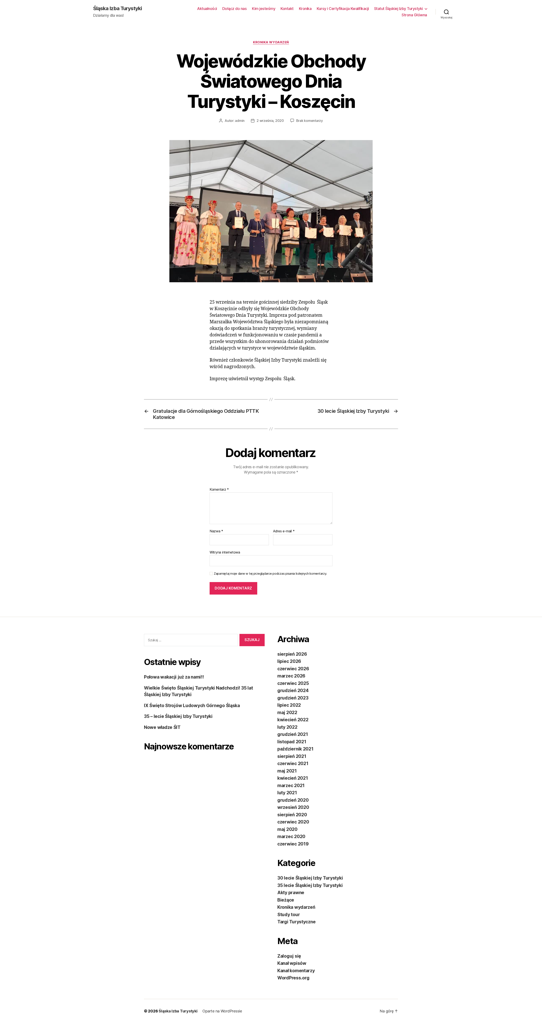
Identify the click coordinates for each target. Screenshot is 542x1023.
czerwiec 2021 (292, 763)
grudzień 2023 (292, 698)
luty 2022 (287, 727)
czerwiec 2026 (293, 668)
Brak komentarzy (309, 120)
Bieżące (285, 900)
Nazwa (216, 531)
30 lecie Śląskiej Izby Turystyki (310, 878)
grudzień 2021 (292, 734)
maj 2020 (287, 829)
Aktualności (207, 8)
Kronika (305, 8)
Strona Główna (414, 15)
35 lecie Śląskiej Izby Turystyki (310, 885)
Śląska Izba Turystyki (117, 8)
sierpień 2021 (291, 756)
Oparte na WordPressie (222, 1011)
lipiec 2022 (289, 705)
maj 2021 (287, 771)
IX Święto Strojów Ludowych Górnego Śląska (192, 705)
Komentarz (219, 490)
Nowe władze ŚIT (162, 727)
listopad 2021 (291, 741)
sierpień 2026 (292, 654)
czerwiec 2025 (293, 683)
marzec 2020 (291, 836)
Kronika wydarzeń (271, 42)
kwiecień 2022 (292, 719)
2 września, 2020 (270, 120)
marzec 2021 (291, 785)
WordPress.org (293, 977)
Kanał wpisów (291, 963)
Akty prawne (290, 892)
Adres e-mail (284, 531)
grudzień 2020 (293, 800)
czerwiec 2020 (293, 822)
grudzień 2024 (293, 690)
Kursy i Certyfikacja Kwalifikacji (343, 8)
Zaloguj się (289, 956)
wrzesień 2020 (293, 807)
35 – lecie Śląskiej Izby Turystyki (178, 716)
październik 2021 (295, 749)
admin (240, 120)
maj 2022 (287, 712)
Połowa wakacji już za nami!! (174, 677)
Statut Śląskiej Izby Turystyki (398, 8)
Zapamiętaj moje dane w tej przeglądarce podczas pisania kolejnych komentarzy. (270, 574)
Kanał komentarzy (296, 970)
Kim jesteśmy (263, 8)
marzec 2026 (291, 676)
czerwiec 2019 (293, 844)
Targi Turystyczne (296, 921)
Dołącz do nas (234, 8)
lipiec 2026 (289, 661)
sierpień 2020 (292, 814)
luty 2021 (287, 792)
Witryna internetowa (225, 552)
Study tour (288, 914)
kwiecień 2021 (292, 778)
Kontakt (287, 8)
